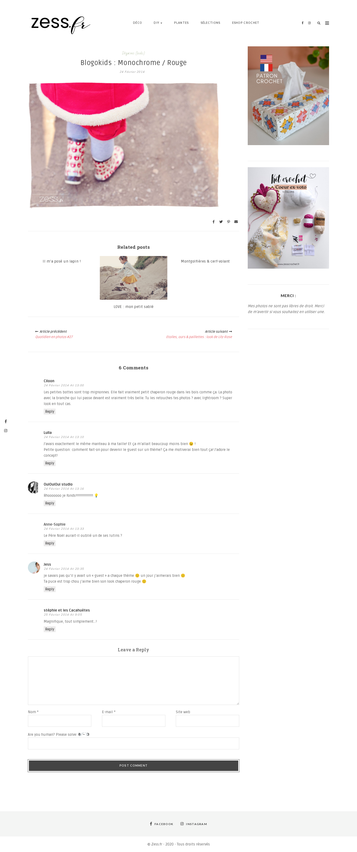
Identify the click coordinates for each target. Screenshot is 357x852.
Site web (183, 712)
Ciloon (49, 381)
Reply (49, 411)
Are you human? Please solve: (53, 734)
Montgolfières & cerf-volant (205, 261)
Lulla (48, 432)
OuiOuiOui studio (58, 484)
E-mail (109, 712)
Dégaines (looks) (133, 53)
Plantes (181, 23)
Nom (33, 712)
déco (137, 23)
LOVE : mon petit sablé (134, 307)
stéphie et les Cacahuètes (67, 610)
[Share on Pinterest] (228, 222)
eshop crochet (246, 23)
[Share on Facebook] (213, 222)
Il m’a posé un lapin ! (62, 261)
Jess (47, 564)
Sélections (211, 23)
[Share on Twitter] (221, 222)
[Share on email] (236, 222)
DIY (156, 23)
